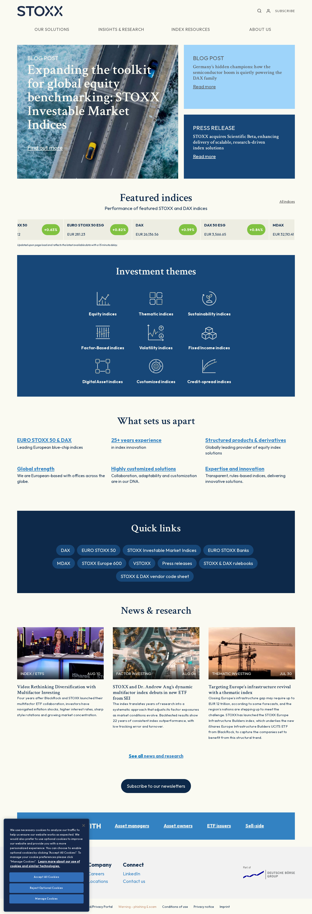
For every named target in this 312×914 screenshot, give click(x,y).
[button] (259, 11)
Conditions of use (175, 907)
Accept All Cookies (46, 877)
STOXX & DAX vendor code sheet (155, 576)
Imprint (225, 907)
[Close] (84, 825)
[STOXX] (40, 11)
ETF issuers (219, 825)
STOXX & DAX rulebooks (228, 563)
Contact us (134, 881)
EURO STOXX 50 (99, 550)
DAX (65, 550)
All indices (287, 201)
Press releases (177, 563)
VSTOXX (142, 563)
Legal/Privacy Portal (98, 907)
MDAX (63, 563)
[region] (46, 865)
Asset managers (132, 825)
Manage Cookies (46, 898)
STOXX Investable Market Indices (161, 550)
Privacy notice (204, 907)
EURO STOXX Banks (228, 550)
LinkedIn (131, 873)
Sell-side (255, 825)
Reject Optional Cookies (46, 888)
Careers (96, 873)
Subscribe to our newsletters (156, 786)
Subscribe (285, 11)
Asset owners (178, 825)
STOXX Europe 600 (102, 563)
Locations (98, 881)
